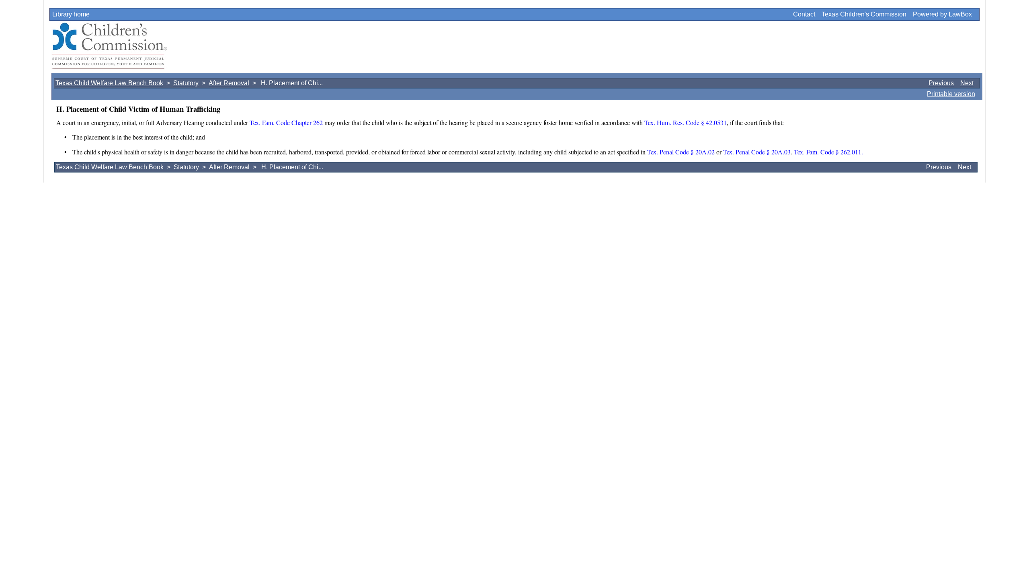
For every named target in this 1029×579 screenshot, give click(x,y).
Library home (71, 14)
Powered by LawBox (942, 14)
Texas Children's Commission (864, 14)
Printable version (951, 93)
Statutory (186, 83)
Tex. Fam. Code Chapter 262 (286, 122)
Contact (804, 14)
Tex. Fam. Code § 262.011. (828, 152)
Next (967, 83)
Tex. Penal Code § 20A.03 (756, 152)
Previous (941, 83)
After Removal (229, 83)
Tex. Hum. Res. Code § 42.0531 (685, 122)
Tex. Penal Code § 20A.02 (681, 152)
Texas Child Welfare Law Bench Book (109, 83)
